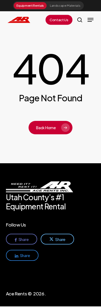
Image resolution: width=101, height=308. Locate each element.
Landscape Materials (65, 5)
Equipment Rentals (30, 5)
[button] (90, 20)
